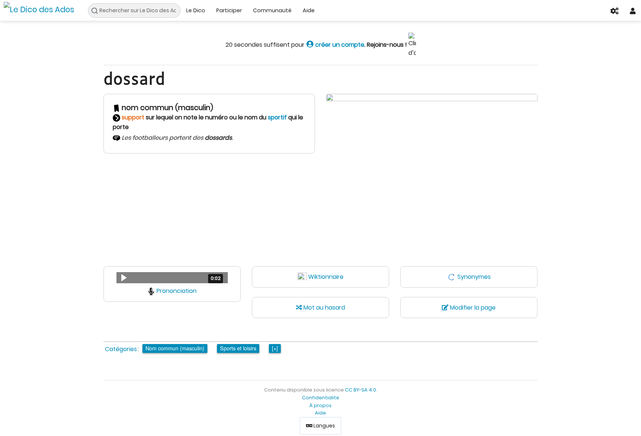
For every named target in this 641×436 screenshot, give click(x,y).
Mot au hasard (323, 307)
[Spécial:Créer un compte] (309, 45)
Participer (229, 10)
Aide (309, 10)
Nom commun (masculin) (174, 348)
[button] (172, 277)
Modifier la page (472, 307)
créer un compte (339, 44)
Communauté (272, 10)
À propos (320, 405)
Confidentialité (320, 397)
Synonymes (474, 276)
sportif (277, 117)
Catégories (121, 349)
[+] (275, 348)
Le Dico (195, 10)
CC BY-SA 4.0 (360, 389)
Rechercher (96, 10)
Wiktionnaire (325, 276)
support (133, 117)
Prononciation (177, 291)
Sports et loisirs (238, 348)
